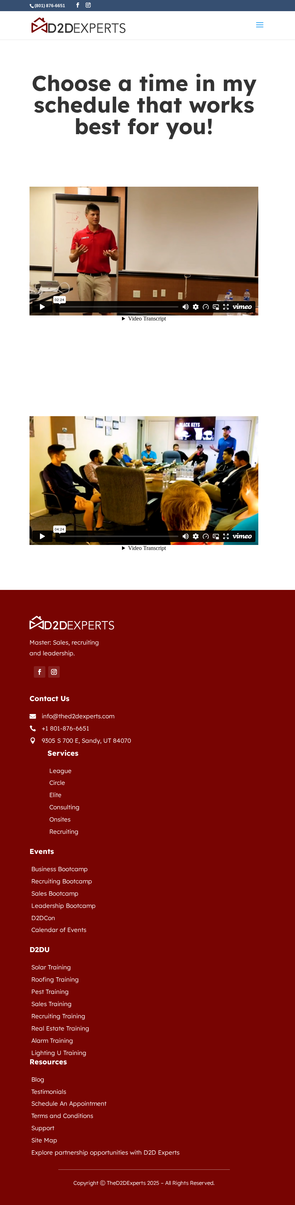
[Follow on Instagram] (54, 672)
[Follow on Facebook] (39, 672)
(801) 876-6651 (50, 5)
